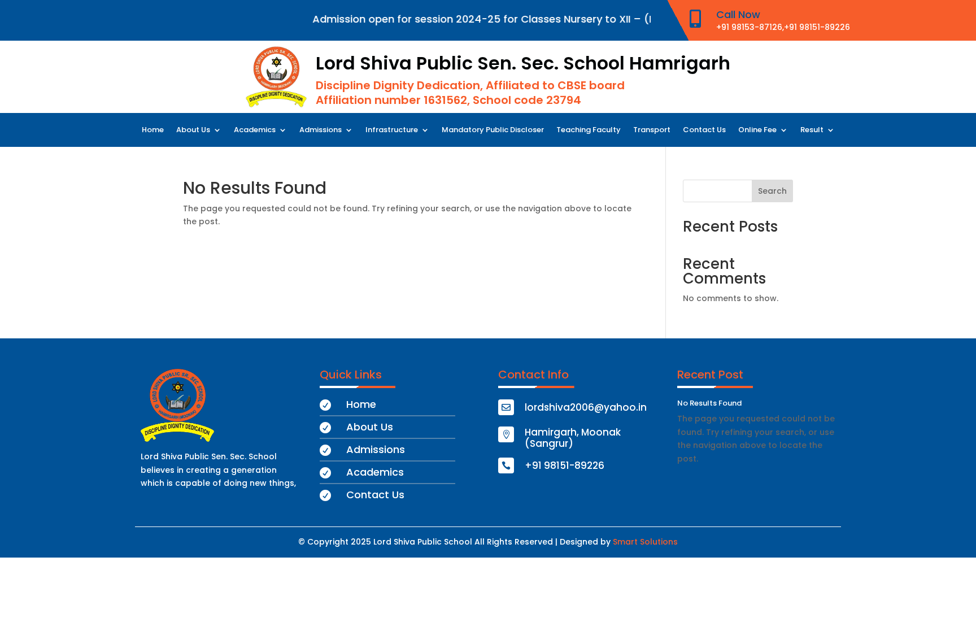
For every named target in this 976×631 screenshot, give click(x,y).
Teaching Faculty (588, 130)
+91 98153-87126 (749, 27)
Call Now (738, 14)
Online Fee (757, 130)
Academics (255, 130)
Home (153, 130)
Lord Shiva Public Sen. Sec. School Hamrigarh (523, 63)
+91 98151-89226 (817, 27)
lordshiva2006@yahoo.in (586, 407)
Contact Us (704, 130)
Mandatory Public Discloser (493, 130)
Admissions (320, 130)
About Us (193, 130)
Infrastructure (391, 130)
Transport (651, 130)
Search (772, 191)
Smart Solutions (645, 541)
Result (811, 130)
